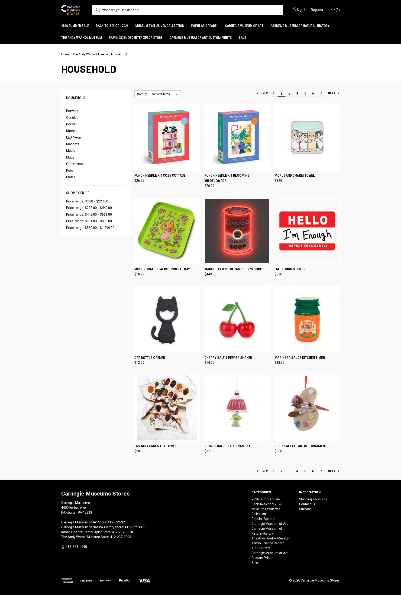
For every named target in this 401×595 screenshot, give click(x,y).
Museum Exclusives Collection (159, 26)
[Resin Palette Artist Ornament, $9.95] (307, 408)
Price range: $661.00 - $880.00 (89, 221)
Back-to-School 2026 (112, 26)
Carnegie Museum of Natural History (300, 26)
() (337, 10)
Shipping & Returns (313, 499)
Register (317, 10)
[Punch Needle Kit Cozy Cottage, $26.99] (167, 137)
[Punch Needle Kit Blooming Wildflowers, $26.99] (237, 137)
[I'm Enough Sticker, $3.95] (307, 231)
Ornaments (74, 164)
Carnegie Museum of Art (244, 26)
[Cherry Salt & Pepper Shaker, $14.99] (237, 319)
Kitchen (72, 131)
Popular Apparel (204, 26)
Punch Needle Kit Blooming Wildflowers (226, 178)
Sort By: (142, 94)
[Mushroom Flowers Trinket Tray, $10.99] (167, 231)
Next (332, 93)
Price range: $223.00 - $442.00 (89, 208)
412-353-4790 (76, 547)
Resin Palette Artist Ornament (301, 446)
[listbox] (165, 94)
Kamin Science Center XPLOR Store (135, 38)
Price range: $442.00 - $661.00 (89, 214)
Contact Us (307, 504)
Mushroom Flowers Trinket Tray (162, 269)
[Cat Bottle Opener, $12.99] (167, 319)
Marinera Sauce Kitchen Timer (300, 358)
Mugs (70, 157)
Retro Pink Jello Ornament (227, 446)
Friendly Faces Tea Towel (155, 446)
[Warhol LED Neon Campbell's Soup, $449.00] (237, 231)
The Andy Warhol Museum (81, 38)
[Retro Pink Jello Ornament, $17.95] (237, 408)
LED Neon (73, 137)
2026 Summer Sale (75, 26)
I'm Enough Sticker (290, 269)
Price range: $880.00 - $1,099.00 (90, 228)
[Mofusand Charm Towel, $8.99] (307, 137)
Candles (72, 118)
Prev (264, 93)
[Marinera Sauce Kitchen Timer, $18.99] (307, 319)
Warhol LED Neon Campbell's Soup (233, 269)
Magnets (72, 144)
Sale (242, 38)
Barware (72, 111)
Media (70, 151)
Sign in (302, 10)
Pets (69, 171)
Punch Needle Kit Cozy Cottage (160, 175)
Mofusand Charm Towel (295, 175)
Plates (71, 177)
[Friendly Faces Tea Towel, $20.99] (167, 408)
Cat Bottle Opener (149, 358)
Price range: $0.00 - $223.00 (87, 201)
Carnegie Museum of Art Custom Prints (200, 38)
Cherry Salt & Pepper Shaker (228, 358)
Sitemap (305, 509)
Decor (70, 124)
